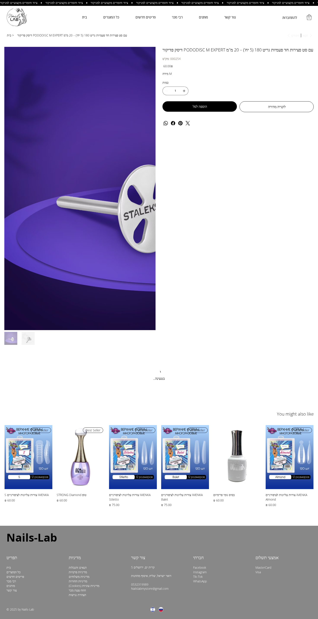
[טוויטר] (188, 123)
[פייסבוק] (173, 123)
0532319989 (139, 469)
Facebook (199, 452)
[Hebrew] (153, 494)
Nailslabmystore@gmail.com (150, 473)
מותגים (10, 470)
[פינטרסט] (180, 123)
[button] (309, 17)
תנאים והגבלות (78, 452)
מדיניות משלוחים (79, 461)
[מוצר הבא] (9, 341)
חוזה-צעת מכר (77, 475)
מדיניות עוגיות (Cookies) (84, 470)
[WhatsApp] (165, 123)
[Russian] (161, 494)
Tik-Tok (198, 461)
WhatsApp (200, 465)
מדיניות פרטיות (78, 456)
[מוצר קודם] (308, 341)
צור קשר (11, 475)
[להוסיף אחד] (184, 91)
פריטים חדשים (15, 461)
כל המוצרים (13, 456)
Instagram (200, 456)
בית (8, 452)
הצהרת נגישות (77, 479)
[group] (159, 350)
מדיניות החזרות (78, 465)
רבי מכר (11, 465)
